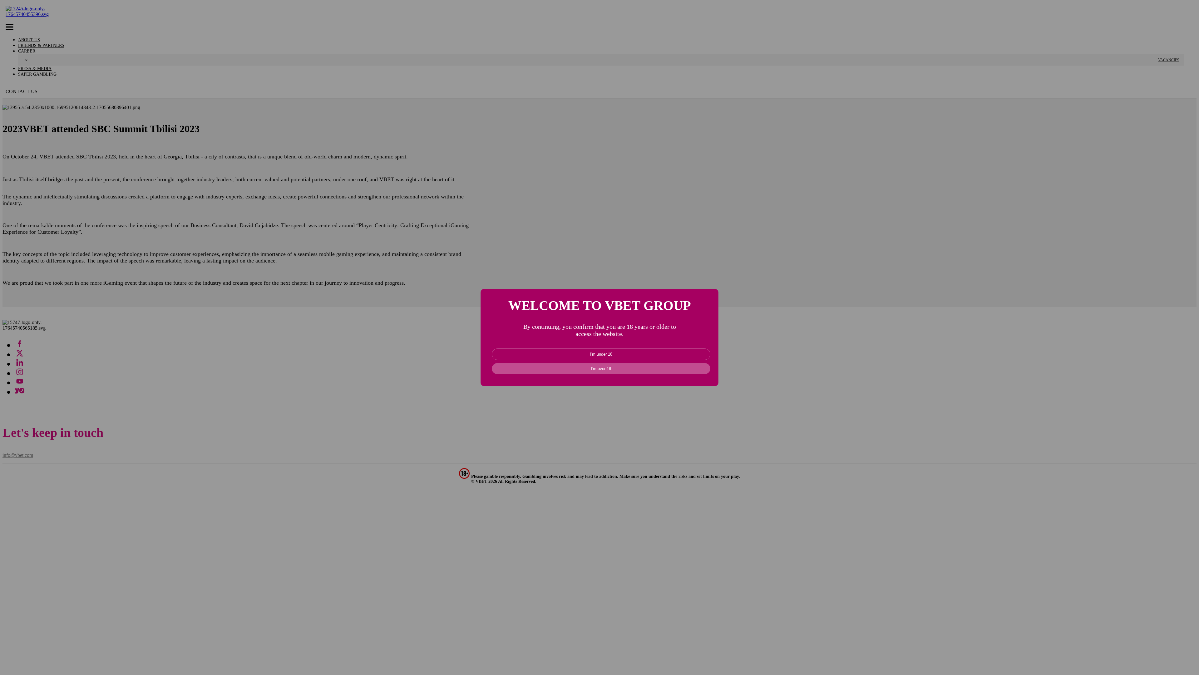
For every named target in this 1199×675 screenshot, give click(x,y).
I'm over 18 (601, 368)
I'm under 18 (601, 354)
